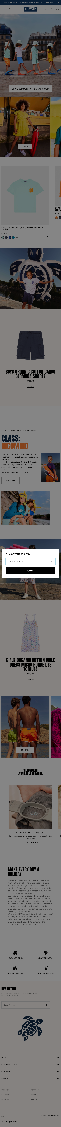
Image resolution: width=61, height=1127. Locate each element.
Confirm (30, 571)
